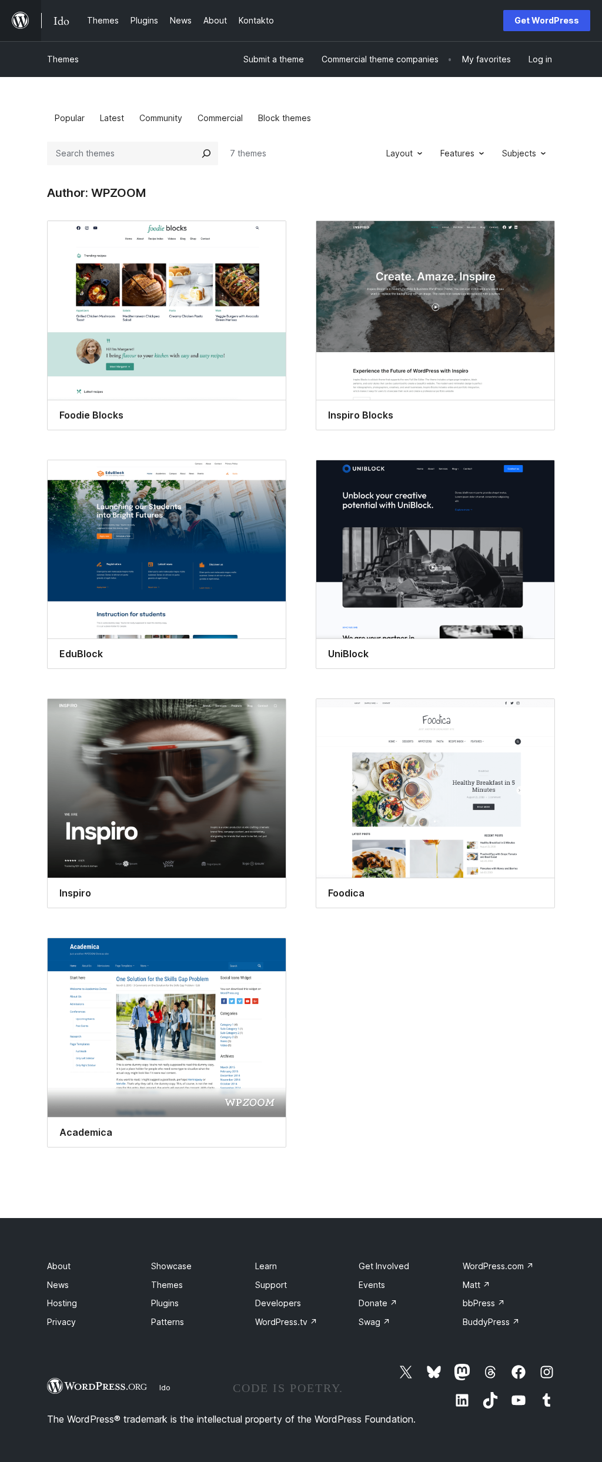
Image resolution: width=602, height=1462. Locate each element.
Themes (63, 59)
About (59, 1266)
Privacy (61, 1322)
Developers (278, 1303)
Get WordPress (546, 20)
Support (271, 1285)
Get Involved (384, 1266)
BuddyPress (491, 1322)
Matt (476, 1285)
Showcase (171, 1266)
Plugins (165, 1303)
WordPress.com (498, 1266)
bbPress (484, 1303)
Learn (266, 1266)
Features (457, 153)
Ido (164, 1387)
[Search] (206, 153)
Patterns (167, 1322)
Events (372, 1285)
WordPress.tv (286, 1322)
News (58, 1285)
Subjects (519, 153)
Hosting (62, 1303)
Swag (374, 1322)
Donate (378, 1303)
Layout (399, 153)
